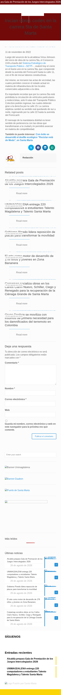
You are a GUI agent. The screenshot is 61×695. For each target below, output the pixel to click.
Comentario (12, 363)
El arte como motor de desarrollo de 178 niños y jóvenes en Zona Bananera (29, 259)
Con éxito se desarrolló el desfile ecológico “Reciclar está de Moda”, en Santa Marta (29, 137)
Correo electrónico (15, 399)
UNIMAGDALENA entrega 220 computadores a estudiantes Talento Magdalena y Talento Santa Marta (29, 208)
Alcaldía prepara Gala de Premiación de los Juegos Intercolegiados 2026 (30, 660)
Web (7, 410)
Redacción (28, 157)
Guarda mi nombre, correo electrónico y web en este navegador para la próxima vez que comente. (30, 427)
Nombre (10, 388)
